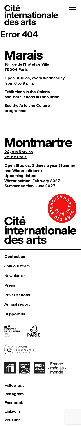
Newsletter (14, 275)
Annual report (17, 304)
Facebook (13, 402)
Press (9, 285)
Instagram (14, 394)
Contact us (14, 256)
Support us (14, 314)
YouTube (12, 420)
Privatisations (17, 295)
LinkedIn (12, 411)
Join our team (17, 266)
